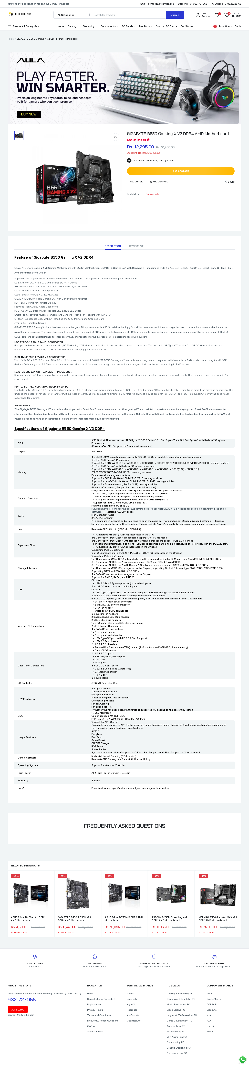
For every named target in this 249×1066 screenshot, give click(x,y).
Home (61, 26)
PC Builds (128, 26)
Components (108, 26)
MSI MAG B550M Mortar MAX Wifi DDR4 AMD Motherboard (218, 919)
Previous (7, 904)
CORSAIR (212, 1004)
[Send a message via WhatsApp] (242, 1059)
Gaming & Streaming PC (180, 993)
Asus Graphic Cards (230, 26)
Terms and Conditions (99, 1015)
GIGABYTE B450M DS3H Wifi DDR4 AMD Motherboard (74, 919)
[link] (47, 879)
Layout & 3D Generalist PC (182, 1015)
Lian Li (210, 1026)
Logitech (132, 999)
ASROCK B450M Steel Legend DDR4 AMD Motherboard (169, 919)
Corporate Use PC (177, 1053)
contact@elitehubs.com (21, 1014)
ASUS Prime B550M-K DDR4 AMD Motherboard (124, 919)
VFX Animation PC (177, 1036)
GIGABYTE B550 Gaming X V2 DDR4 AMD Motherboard (178, 133)
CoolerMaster (214, 999)
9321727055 (22, 999)
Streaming (88, 26)
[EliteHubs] (20, 14)
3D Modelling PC (176, 1031)
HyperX (131, 1004)
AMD (209, 993)
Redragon (132, 1009)
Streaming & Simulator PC (181, 999)
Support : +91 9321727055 (192, 3)
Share (231, 181)
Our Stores (187, 26)
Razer (130, 993)
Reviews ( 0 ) (136, 246)
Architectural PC (176, 1026)
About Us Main (95, 1031)
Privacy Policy (95, 1009)
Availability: (133, 193)
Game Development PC (179, 1020)
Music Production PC (178, 1004)
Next (241, 904)
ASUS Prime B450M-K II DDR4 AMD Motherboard (28, 919)
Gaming (72, 26)
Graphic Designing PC (179, 1047)
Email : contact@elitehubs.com (157, 3)
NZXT (210, 1020)
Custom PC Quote (166, 26)
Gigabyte (212, 1009)
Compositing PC (175, 1042)
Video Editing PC (176, 1009)
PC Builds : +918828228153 (226, 3)
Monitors (144, 26)
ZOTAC (211, 1031)
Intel (209, 1015)
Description (113, 246)
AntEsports (133, 1015)
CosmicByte (134, 1020)
